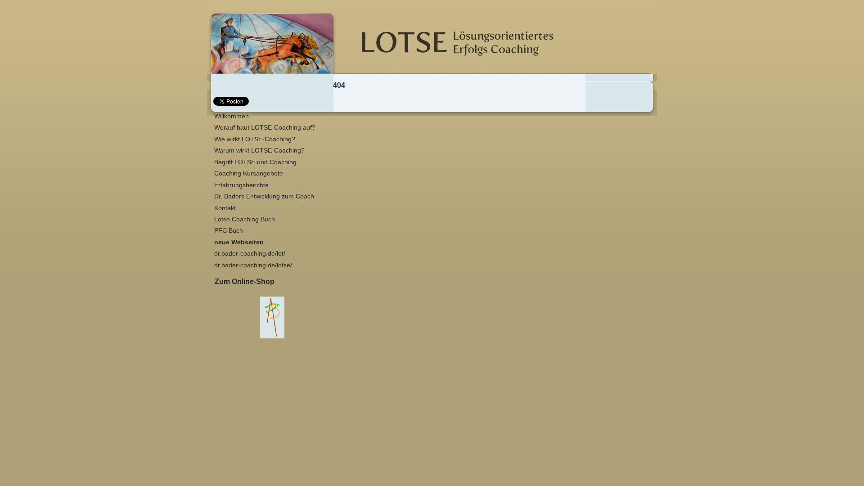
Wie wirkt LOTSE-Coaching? (254, 139)
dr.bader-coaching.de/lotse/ (253, 265)
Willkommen (231, 116)
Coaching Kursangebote (248, 173)
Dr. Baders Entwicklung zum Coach (264, 196)
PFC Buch (228, 230)
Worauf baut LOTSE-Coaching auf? (264, 127)
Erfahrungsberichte (241, 185)
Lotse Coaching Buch (244, 219)
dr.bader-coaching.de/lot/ (249, 253)
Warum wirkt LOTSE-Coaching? (259, 150)
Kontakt (225, 208)
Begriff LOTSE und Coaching (255, 162)
